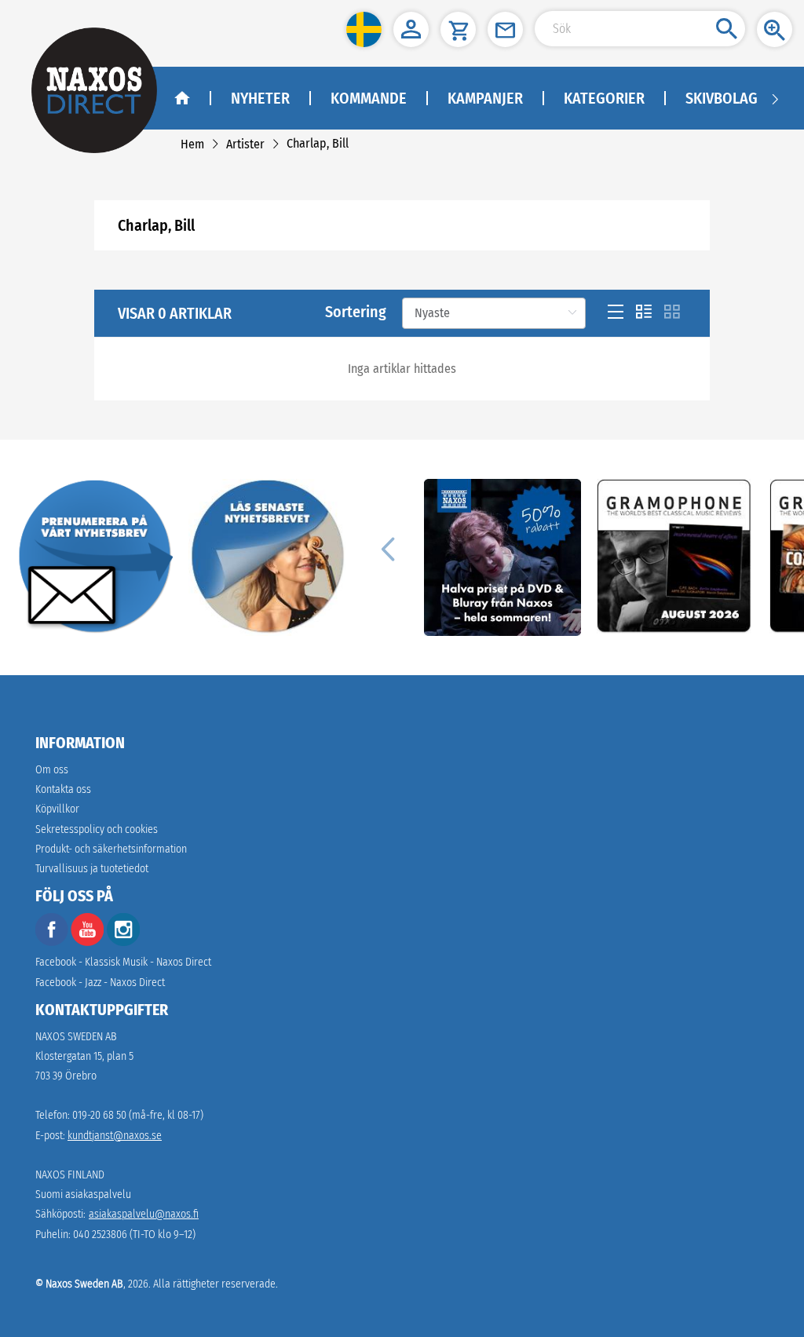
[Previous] (388, 548)
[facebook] (51, 942)
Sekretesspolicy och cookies (96, 829)
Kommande (369, 98)
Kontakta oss (63, 789)
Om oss (51, 769)
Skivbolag (721, 98)
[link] (192, 144)
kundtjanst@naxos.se (115, 1135)
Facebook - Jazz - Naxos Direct (100, 982)
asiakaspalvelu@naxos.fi (144, 1214)
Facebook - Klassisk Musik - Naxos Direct (123, 962)
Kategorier (604, 98)
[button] (364, 29)
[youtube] (89, 942)
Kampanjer (485, 98)
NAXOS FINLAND (69, 1175)
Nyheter (260, 98)
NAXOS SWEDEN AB (76, 1036)
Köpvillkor (57, 809)
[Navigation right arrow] (775, 98)
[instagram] (123, 942)
